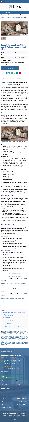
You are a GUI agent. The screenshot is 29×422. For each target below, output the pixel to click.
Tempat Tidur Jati (11, 341)
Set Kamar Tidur (16, 334)
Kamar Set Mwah (4, 333)
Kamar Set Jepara (7, 82)
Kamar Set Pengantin (12, 333)
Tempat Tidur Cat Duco (22, 339)
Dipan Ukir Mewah (12, 331)
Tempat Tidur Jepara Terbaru (10, 343)
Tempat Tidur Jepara (16, 342)
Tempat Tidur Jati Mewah (20, 341)
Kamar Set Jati (3, 332)
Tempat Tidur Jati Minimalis (6, 342)
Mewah (5, 334)
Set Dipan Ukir (9, 334)
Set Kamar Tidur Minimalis (11, 338)
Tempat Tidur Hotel (4, 341)
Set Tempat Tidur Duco (13, 339)
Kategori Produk (7, 12)
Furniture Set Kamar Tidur (21, 331)
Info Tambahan (11, 78)
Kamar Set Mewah (19, 57)
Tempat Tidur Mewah (20, 343)
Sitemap (14, 419)
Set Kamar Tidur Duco (8, 336)
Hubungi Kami (10, 68)
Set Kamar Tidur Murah (21, 338)
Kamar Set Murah (24, 332)
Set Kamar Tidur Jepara (10, 337)
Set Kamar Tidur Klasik (19, 337)
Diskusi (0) (19, 78)
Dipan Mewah (5, 331)
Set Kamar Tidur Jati (16, 336)
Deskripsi (3, 78)
